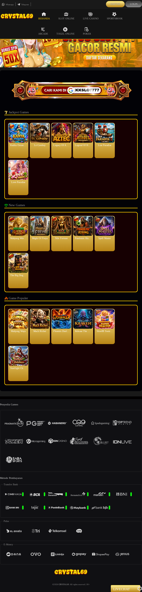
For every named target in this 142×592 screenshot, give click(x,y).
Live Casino (91, 18)
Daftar (115, 4)
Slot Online (66, 18)
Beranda (44, 18)
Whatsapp (9, 4)
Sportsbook (115, 18)
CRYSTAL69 (64, 584)
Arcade (43, 34)
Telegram (25, 4)
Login (134, 4)
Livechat (121, 589)
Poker (87, 34)
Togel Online (65, 34)
